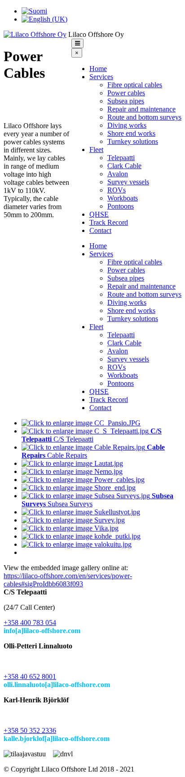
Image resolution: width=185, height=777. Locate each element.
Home (98, 68)
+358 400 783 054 (30, 622)
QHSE (99, 214)
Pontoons (120, 206)
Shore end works (131, 133)
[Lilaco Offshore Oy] (35, 34)
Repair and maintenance (141, 109)
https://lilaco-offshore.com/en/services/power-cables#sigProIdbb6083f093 (68, 580)
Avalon (117, 174)
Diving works (126, 125)
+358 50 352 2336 (30, 730)
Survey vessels (128, 182)
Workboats (122, 198)
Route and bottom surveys (144, 117)
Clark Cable (124, 166)
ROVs (116, 190)
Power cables (126, 93)
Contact (100, 230)
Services (101, 76)
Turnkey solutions (132, 141)
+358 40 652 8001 (30, 676)
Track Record (108, 222)
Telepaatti (121, 157)
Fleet (96, 149)
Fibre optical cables (134, 85)
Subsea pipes (125, 101)
